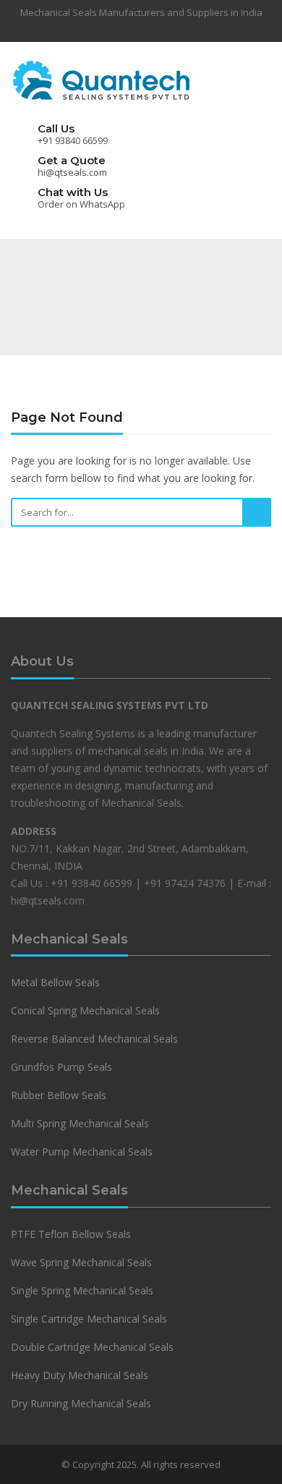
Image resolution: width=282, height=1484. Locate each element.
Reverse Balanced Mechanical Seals (94, 1039)
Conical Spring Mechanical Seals (85, 1010)
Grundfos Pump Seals (61, 1067)
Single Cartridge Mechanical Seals (89, 1319)
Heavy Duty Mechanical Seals (81, 1375)
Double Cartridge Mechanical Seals (92, 1347)
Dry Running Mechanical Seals (81, 1403)
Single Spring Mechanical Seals (82, 1290)
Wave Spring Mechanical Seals (81, 1262)
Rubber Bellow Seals (58, 1095)
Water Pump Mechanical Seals (82, 1151)
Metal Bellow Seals (55, 982)
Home (125, 318)
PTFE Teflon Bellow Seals (71, 1234)
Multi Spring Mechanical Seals (80, 1123)
